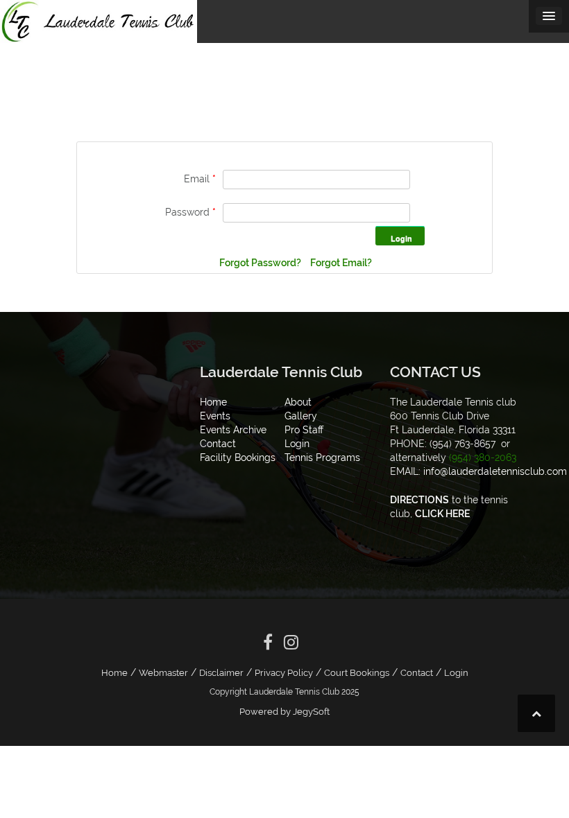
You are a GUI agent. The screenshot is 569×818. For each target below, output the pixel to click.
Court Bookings (356, 673)
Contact (416, 673)
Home (114, 673)
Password (190, 212)
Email (200, 178)
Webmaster (163, 673)
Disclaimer (221, 673)
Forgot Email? (341, 262)
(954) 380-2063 (482, 457)
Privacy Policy (284, 673)
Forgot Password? (261, 262)
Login (456, 673)
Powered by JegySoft (284, 711)
